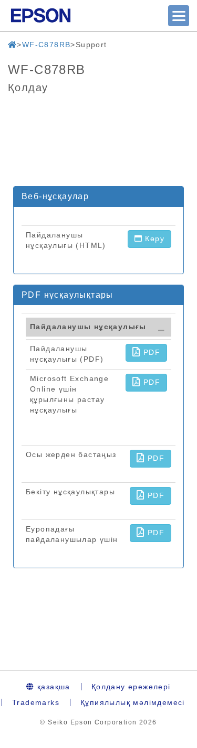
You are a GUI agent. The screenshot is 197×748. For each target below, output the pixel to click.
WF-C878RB (46, 44)
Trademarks (35, 702)
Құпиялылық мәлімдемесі (132, 702)
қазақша (52, 686)
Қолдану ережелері (131, 686)
